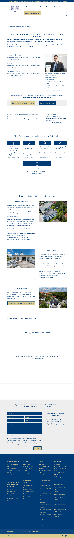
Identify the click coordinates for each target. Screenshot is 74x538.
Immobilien (39, 7)
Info (60, 1)
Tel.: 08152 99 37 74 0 (29, 468)
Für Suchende (51, 7)
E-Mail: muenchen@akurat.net (13, 475)
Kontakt (61, 7)
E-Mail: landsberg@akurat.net (60, 477)
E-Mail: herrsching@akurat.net (29, 473)
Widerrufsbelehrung (36, 531)
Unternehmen (44, 1)
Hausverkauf (43, 483)
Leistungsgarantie (54, 1)
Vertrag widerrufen (13, 536)
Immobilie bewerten (32, 13)
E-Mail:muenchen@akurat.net (53, 90)
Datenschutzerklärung (12, 531)
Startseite (10, 26)
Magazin (65, 1)
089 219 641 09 (17, 1)
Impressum (23, 531)
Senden (37, 448)
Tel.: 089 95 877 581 (28, 492)
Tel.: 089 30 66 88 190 (13, 470)
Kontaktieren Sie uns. (47, 103)
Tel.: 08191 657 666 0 (60, 473)
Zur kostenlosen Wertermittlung (23, 103)
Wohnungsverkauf (45, 485)
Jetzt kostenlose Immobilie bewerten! (21, 303)
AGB (29, 531)
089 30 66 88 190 (27, 1)
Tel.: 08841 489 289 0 (45, 470)
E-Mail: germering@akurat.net (29, 496)
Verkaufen (27, 7)
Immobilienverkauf (45, 480)
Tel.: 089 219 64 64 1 (13, 494)
